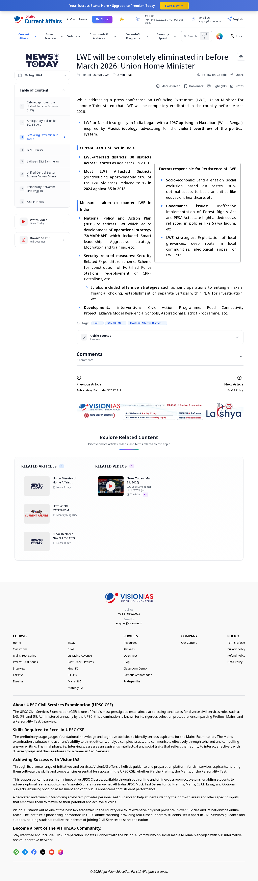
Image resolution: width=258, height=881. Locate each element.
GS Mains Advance (80, 655)
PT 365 (72, 675)
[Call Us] (138, 19)
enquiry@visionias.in (129, 623)
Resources (130, 643)
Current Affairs (23, 36)
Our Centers (189, 643)
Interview (19, 668)
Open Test (130, 655)
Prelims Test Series (25, 662)
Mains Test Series (24, 655)
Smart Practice (50, 36)
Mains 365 (74, 681)
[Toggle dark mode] (121, 19)
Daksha (18, 681)
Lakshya (18, 675)
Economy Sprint (162, 36)
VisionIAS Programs (133, 36)
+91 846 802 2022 (156, 19)
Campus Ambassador (138, 675)
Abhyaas (129, 649)
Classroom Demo (135, 668)
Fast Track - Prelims (81, 662)
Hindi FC (73, 668)
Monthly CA (75, 688)
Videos (72, 36)
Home (17, 643)
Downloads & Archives (98, 36)
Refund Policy (236, 655)
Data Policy (234, 662)
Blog (127, 662)
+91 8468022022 (129, 613)
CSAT (71, 649)
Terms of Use (236, 643)
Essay (71, 643)
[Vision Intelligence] (219, 36)
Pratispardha (132, 681)
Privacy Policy (236, 649)
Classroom (20, 649)
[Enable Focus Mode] (241, 57)
